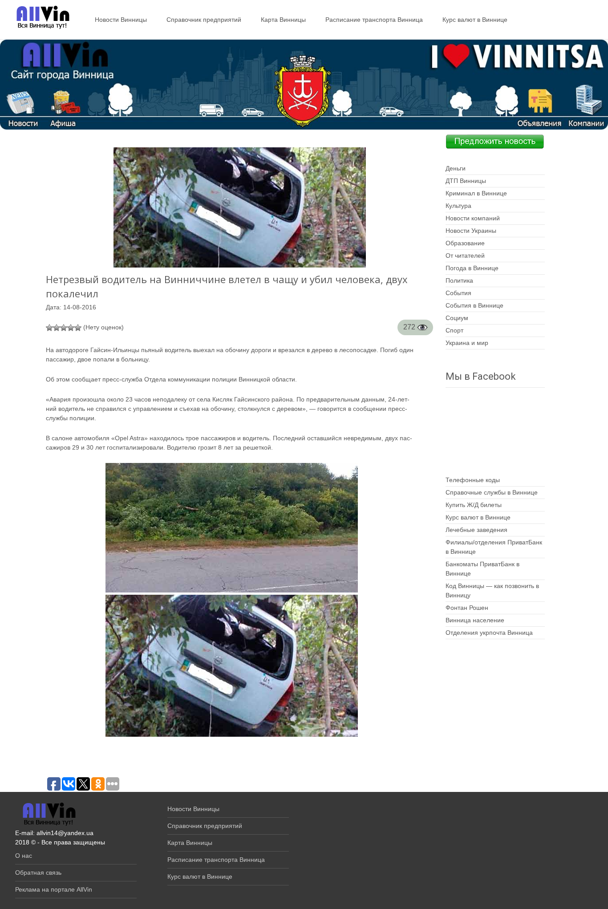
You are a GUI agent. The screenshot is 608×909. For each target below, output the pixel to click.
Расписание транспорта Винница (374, 19)
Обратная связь (38, 872)
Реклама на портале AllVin (53, 889)
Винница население (475, 620)
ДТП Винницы (466, 180)
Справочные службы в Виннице (492, 492)
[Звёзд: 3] (63, 327)
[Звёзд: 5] (77, 327)
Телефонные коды (473, 479)
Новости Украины (471, 230)
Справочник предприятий (203, 19)
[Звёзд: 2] (56, 327)
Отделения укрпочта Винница (489, 632)
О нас (23, 855)
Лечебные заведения (476, 529)
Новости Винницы (121, 19)
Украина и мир (467, 342)
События (458, 292)
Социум (457, 317)
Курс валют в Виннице (474, 19)
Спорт (454, 330)
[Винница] (38, 18)
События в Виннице (474, 305)
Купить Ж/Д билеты (474, 504)
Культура (458, 205)
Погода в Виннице (472, 268)
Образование (465, 243)
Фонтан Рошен (467, 607)
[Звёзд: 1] (49, 327)
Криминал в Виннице (476, 193)
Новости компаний (473, 218)
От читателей (465, 255)
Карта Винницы (283, 19)
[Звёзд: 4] (70, 327)
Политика (459, 280)
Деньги (456, 168)
